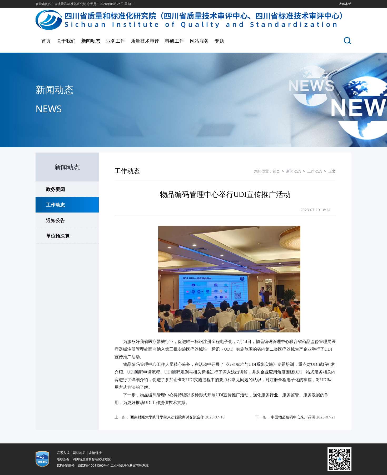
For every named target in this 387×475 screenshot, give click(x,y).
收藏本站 (345, 4)
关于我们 (66, 41)
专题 (219, 41)
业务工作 (115, 41)
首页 (46, 41)
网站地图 (79, 453)
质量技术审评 (145, 41)
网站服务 (199, 41)
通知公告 (55, 220)
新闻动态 (90, 41)
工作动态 (55, 204)
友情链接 (95, 453)
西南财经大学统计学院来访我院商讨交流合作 (167, 417)
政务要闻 (55, 189)
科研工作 (174, 41)
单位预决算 (58, 236)
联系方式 (63, 453)
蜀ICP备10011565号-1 (94, 465)
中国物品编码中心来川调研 (293, 417)
